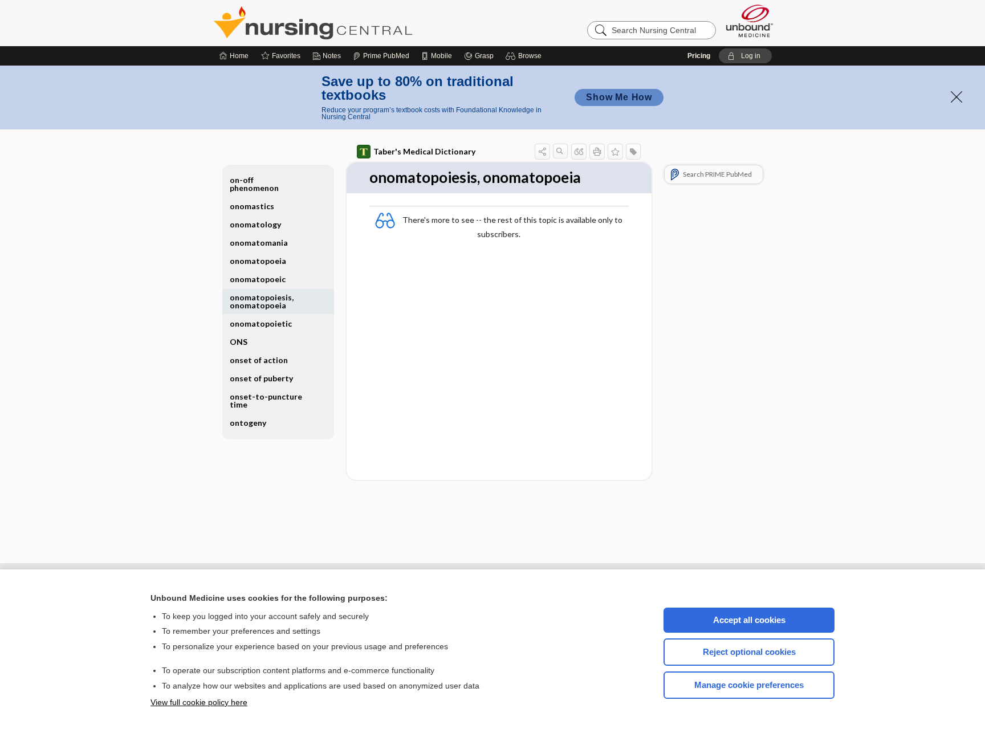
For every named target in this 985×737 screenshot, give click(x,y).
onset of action (259, 360)
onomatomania (259, 242)
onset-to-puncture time (266, 400)
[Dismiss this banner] (956, 97)
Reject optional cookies (749, 652)
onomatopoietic (261, 323)
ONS (238, 342)
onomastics (252, 206)
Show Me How (619, 97)
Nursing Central (355, 23)
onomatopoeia (258, 261)
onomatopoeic (258, 279)
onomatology (255, 224)
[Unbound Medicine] (749, 21)
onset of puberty (261, 378)
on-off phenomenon (254, 184)
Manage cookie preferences (749, 685)
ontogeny (248, 422)
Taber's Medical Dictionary (424, 151)
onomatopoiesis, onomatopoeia (262, 301)
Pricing (698, 56)
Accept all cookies (749, 620)
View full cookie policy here (198, 702)
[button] (525, 56)
